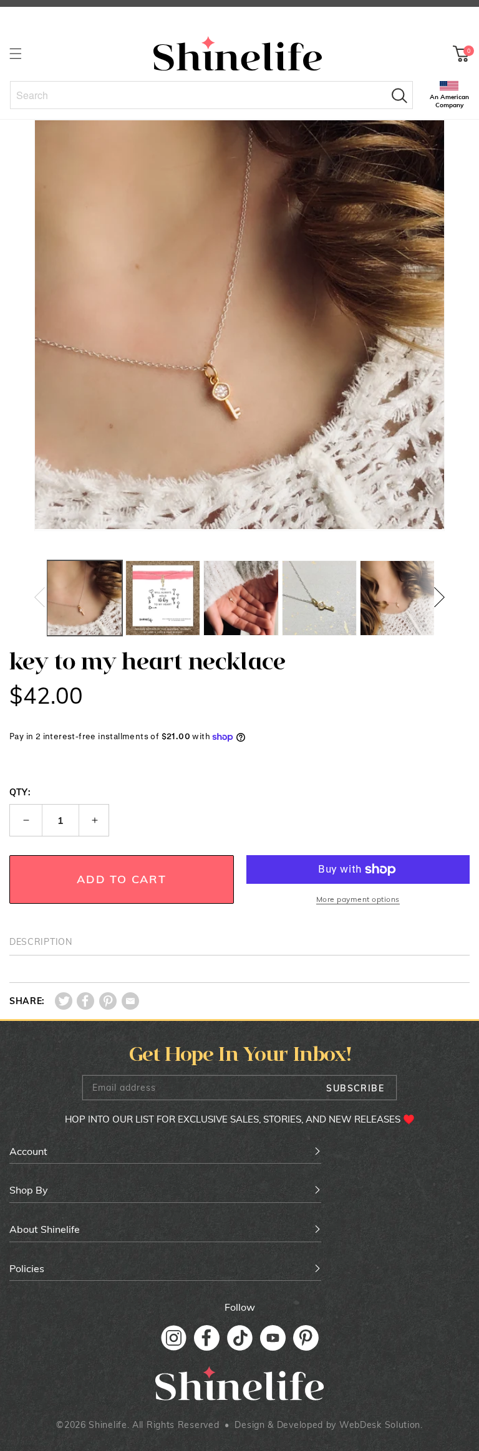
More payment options (358, 899)
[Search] (399, 95)
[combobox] (211, 95)
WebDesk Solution (379, 1424)
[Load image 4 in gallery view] (319, 598)
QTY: (20, 792)
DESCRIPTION (40, 941)
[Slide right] (439, 597)
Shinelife (108, 1424)
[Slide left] (39, 597)
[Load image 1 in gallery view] (84, 598)
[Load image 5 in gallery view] (397, 598)
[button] (15, 53)
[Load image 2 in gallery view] (163, 598)
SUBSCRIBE (355, 1088)
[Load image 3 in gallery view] (241, 598)
